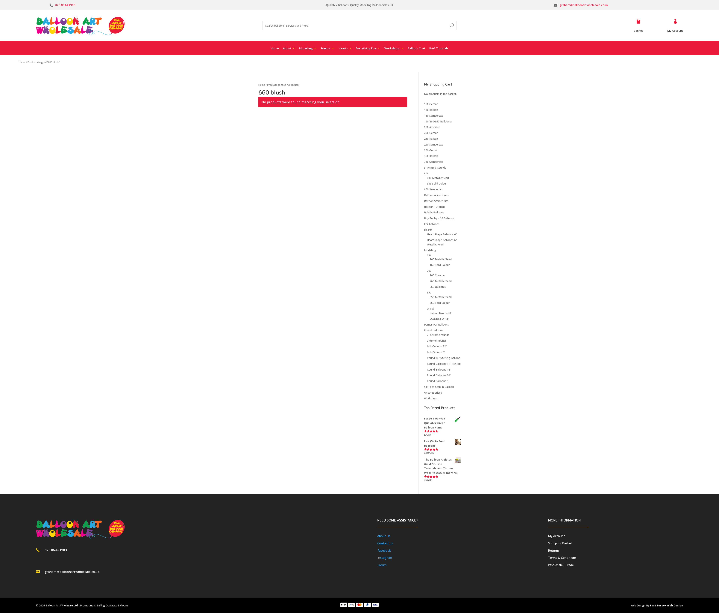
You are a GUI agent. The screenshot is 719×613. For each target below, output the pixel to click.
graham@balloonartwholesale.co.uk (584, 5)
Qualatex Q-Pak (439, 318)
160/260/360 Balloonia (438, 121)
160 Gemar (431, 104)
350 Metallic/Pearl (441, 297)
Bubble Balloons (434, 212)
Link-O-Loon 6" (436, 352)
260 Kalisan (431, 138)
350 (429, 292)
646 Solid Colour (437, 183)
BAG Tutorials (438, 48)
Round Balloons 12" (439, 369)
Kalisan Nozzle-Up (441, 313)
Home (275, 48)
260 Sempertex (433, 144)
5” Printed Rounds (435, 167)
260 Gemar (431, 133)
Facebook (384, 550)
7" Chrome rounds (438, 335)
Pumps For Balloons (436, 324)
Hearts (428, 230)
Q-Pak (430, 308)
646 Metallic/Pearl (438, 178)
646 (426, 173)
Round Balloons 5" (438, 381)
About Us (383, 536)
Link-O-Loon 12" (437, 346)
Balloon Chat (416, 48)
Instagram (384, 558)
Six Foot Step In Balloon (439, 387)
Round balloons (433, 330)
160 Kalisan (431, 110)
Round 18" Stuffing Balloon (443, 358)
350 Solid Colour (440, 303)
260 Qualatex (438, 287)
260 (429, 270)
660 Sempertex (433, 189)
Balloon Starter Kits (436, 201)
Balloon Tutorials (434, 207)
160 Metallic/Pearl (441, 259)
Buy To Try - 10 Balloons (439, 218)
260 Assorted (432, 127)
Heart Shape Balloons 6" (442, 234)
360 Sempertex (433, 162)
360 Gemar (431, 150)
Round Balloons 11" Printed (444, 363)
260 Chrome (437, 275)
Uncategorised (433, 392)
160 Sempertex (433, 115)
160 (429, 255)
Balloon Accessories (436, 195)
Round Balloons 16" (439, 375)
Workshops (431, 398)
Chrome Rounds (437, 340)
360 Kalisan (431, 156)
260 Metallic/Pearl (441, 281)
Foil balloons (431, 224)
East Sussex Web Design (666, 605)
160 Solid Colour (440, 265)
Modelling (430, 250)
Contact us (385, 543)
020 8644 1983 (65, 5)
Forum (382, 565)
